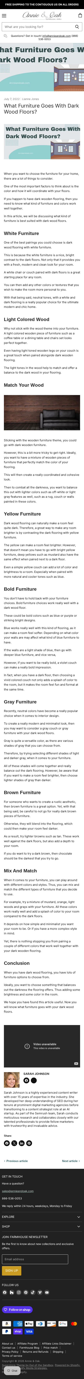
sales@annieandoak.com (18, 1191)
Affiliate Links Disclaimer (56, 1343)
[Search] (77, 26)
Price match (51, 1347)
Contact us (8, 1347)
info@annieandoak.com (56, 35)
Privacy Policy (10, 1351)
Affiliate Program (27, 1343)
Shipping (58, 1351)
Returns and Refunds (35, 1351)
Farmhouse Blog (29, 1347)
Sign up (11, 1270)
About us (7, 1343)
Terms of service (12, 1355)
